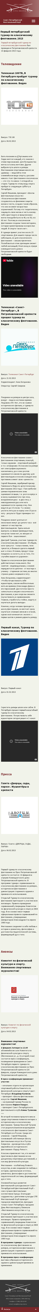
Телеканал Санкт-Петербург (21, 374)
